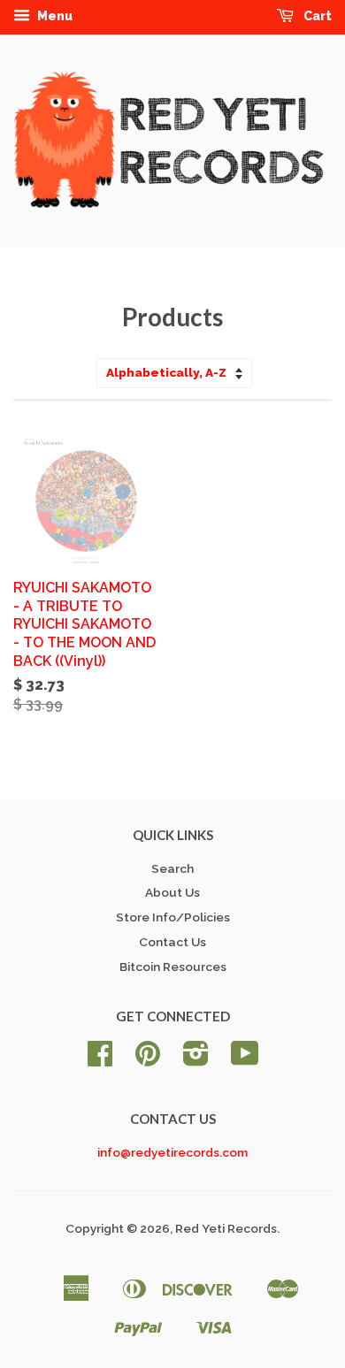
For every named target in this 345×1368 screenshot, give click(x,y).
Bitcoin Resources (172, 966)
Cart (316, 16)
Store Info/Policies (173, 917)
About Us (172, 892)
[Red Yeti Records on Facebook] (100, 1059)
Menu (53, 16)
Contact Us (172, 942)
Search (172, 868)
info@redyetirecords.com (172, 1152)
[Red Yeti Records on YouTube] (245, 1059)
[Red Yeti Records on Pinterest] (147, 1059)
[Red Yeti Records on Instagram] (196, 1059)
